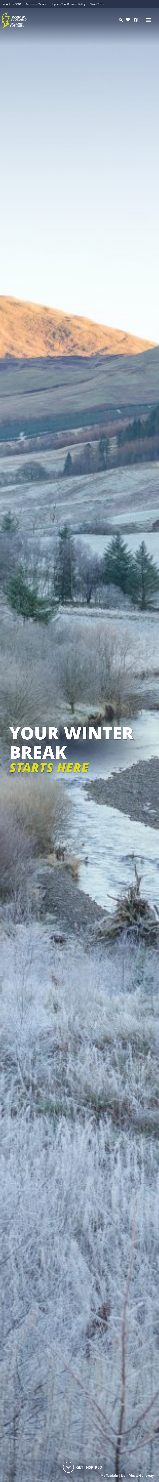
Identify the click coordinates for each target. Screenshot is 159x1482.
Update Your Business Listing (69, 4)
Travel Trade (97, 4)
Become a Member (37, 4)
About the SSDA (12, 4)
